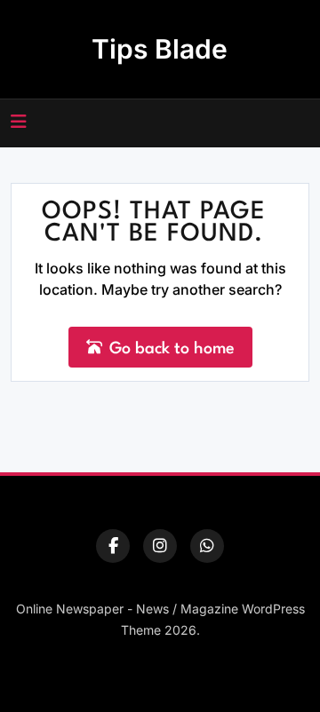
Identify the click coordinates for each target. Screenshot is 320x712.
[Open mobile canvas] (19, 122)
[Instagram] (160, 546)
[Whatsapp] (207, 546)
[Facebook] (113, 546)
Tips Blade (160, 49)
